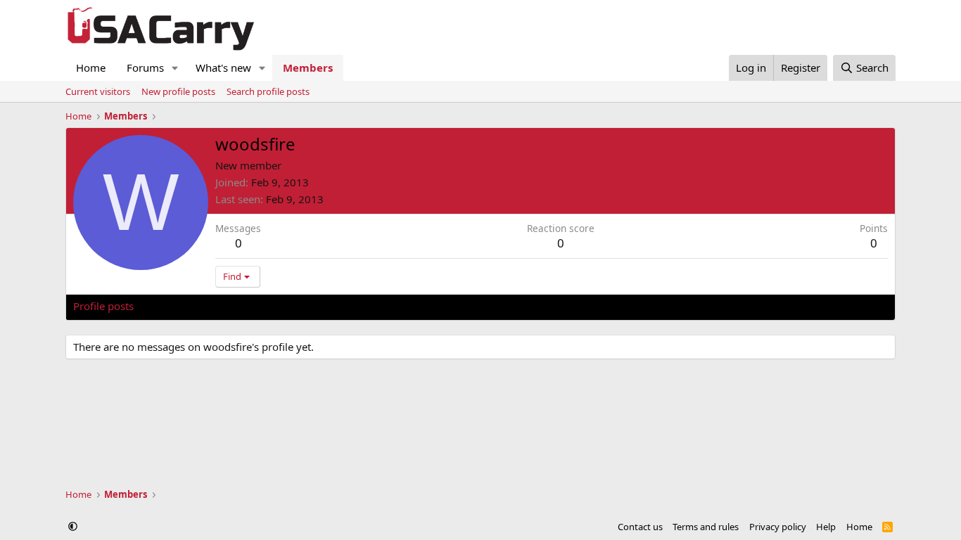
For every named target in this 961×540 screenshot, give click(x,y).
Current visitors (97, 91)
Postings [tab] (248, 306)
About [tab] (298, 306)
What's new (223, 67)
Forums (145, 67)
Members (308, 67)
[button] (175, 68)
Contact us (640, 526)
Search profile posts (268, 91)
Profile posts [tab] (103, 306)
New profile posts (178, 91)
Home (91, 67)
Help (826, 526)
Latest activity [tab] (181, 306)
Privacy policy (777, 526)
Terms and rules (706, 526)
